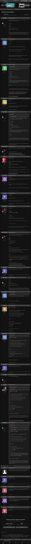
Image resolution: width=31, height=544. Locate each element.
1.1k (4, 106)
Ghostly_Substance (4, 146)
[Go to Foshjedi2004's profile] (4, 197)
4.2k (4, 154)
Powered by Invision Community (15, 537)
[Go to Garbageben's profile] (4, 388)
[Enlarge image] (14, 307)
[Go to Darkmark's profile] (4, 160)
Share (22, 14)
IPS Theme (10, 534)
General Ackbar (4, 291)
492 (4, 72)
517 (4, 26)
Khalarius (4, 305)
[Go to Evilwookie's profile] (4, 490)
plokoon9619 (6, 14)
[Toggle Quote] (10, 116)
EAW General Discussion (13, 15)
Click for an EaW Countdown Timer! (13, 96)
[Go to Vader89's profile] (4, 68)
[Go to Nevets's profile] (4, 102)
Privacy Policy (18, 534)
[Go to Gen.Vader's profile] (4, 179)
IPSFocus (13, 534)
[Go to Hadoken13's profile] (4, 426)
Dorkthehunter (5, 206)
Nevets (5, 98)
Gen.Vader (4, 175)
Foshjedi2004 (5, 193)
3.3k (4, 201)
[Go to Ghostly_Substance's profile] (4, 150)
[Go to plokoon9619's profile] (2, 15)
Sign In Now (21, 527)
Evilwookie (4, 486)
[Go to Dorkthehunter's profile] (4, 210)
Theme (15, 534)
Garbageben (4, 384)
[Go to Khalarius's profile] (4, 309)
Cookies (21, 534)
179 (4, 47)
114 (4, 515)
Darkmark (4, 156)
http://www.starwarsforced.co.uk (13, 173)
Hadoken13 (4, 422)
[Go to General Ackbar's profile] (4, 43)
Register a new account (9, 527)
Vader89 (5, 64)
